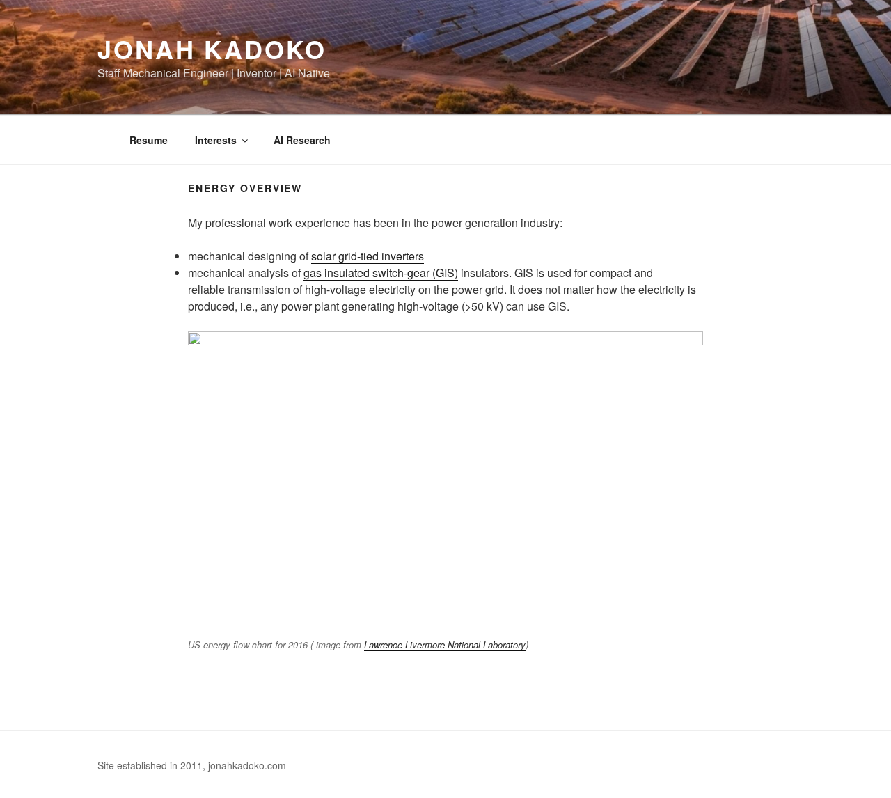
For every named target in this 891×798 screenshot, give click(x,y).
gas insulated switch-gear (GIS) (380, 273)
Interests (216, 140)
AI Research (302, 140)
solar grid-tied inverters (367, 256)
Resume (148, 140)
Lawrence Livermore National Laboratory (445, 644)
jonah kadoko (211, 49)
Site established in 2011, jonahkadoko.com (191, 765)
